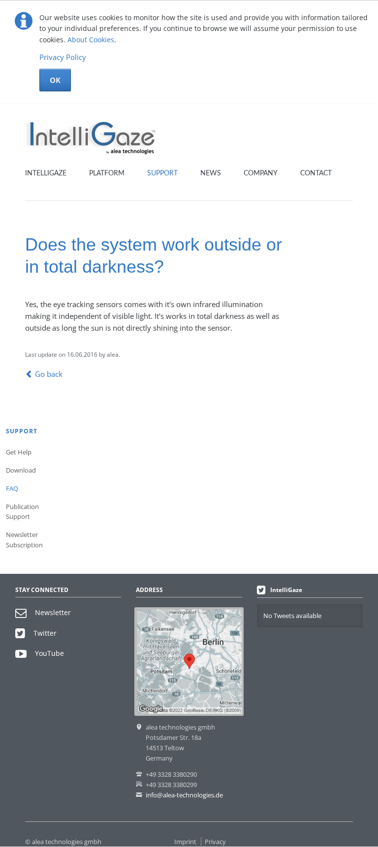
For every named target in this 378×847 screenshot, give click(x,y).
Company (261, 173)
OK (55, 80)
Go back (49, 374)
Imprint (185, 841)
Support (162, 173)
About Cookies (90, 39)
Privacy (215, 841)
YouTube (49, 653)
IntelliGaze (45, 173)
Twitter (45, 633)
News (210, 173)
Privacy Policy (62, 57)
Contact (316, 173)
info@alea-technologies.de (184, 795)
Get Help (19, 452)
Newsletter (53, 612)
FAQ (12, 488)
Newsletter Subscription (23, 539)
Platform (107, 173)
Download (21, 470)
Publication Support (22, 511)
